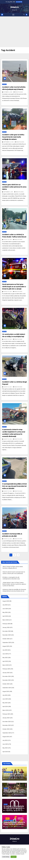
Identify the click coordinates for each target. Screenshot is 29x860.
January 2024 (6, 717)
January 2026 (6, 627)
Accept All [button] (13, 856)
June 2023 (5, 744)
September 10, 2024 (9, 141)
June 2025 (5, 653)
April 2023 (5, 751)
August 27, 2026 (9, 794)
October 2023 (6, 729)
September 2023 (7, 732)
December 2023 (7, 721)
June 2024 (5, 699)
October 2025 (6, 638)
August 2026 (6, 601)
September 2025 (7, 642)
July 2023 (5, 740)
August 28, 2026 (9, 778)
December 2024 (7, 676)
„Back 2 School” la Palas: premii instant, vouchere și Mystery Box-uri (14, 775)
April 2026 (5, 616)
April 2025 (5, 661)
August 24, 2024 (8, 386)
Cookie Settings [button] (6, 856)
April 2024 (5, 706)
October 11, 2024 (8, 92)
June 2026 (5, 608)
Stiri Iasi (4, 181)
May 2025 (5, 657)
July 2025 (5, 650)
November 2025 (7, 635)
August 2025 (6, 646)
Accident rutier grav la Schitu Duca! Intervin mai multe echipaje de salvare (13, 137)
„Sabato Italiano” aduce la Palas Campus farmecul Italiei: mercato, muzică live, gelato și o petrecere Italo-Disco (14, 584)
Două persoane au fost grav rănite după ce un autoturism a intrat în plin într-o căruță (14, 286)
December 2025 (7, 631)
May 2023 (5, 748)
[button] (24, 14)
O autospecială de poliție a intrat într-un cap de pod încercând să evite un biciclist (14, 486)
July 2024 (5, 695)
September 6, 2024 (8, 191)
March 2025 (6, 665)
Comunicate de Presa (8, 820)
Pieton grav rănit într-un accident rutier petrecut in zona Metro (14, 187)
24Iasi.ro (14, 7)
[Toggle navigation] (13, 14)
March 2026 (6, 620)
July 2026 (5, 604)
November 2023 (7, 725)
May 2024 (5, 702)
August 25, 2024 (8, 291)
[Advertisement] (14, 31)
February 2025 (6, 668)
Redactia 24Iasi (19, 92)
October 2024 (6, 684)
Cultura (5, 804)
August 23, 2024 (8, 491)
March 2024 (6, 710)
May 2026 (5, 612)
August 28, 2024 (8, 239)
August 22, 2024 (8, 538)
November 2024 (7, 680)
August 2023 (6, 736)
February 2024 (6, 714)
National (4, 84)
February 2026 (6, 623)
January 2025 (6, 672)
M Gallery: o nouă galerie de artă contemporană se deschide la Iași (14, 808)
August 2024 (6, 691)
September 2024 (7, 687)
